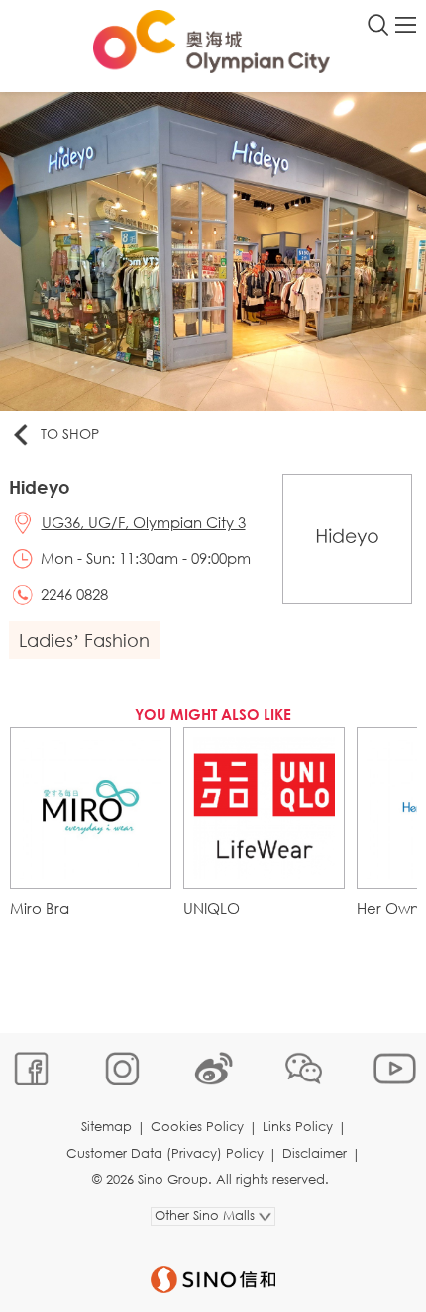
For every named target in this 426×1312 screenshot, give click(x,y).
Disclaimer (314, 1153)
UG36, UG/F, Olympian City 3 (144, 522)
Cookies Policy (197, 1126)
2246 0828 (74, 594)
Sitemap (106, 1126)
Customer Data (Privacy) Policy (165, 1153)
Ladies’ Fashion (84, 640)
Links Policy (298, 1126)
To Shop (70, 433)
